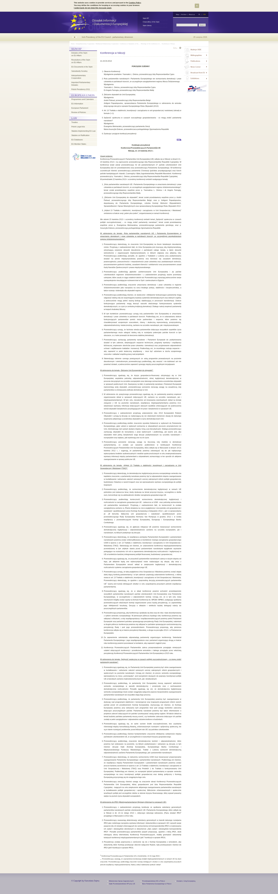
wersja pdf (179, 139)
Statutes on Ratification (80, 135)
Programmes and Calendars (82, 99)
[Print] (180, 48)
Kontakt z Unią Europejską (186, 881)
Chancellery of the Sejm (151, 22)
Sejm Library (147, 25)
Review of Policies (78, 112)
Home (73, 44)
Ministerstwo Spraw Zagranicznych (121, 881)
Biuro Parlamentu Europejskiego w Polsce (156, 884)
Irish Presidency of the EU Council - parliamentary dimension (107, 37)
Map (177, 14)
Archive (183, 14)
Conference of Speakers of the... (130, 44)
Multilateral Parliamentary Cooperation (107, 44)
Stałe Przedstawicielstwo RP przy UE (122, 884)
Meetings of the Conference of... (151, 44)
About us (192, 14)
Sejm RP (146, 18)
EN (204, 14)
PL (199, 14)
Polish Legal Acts (78, 127)
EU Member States (78, 144)
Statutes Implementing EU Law (83, 131)
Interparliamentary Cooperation (85, 44)
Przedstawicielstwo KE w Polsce (153, 881)
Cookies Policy (135, 3)
